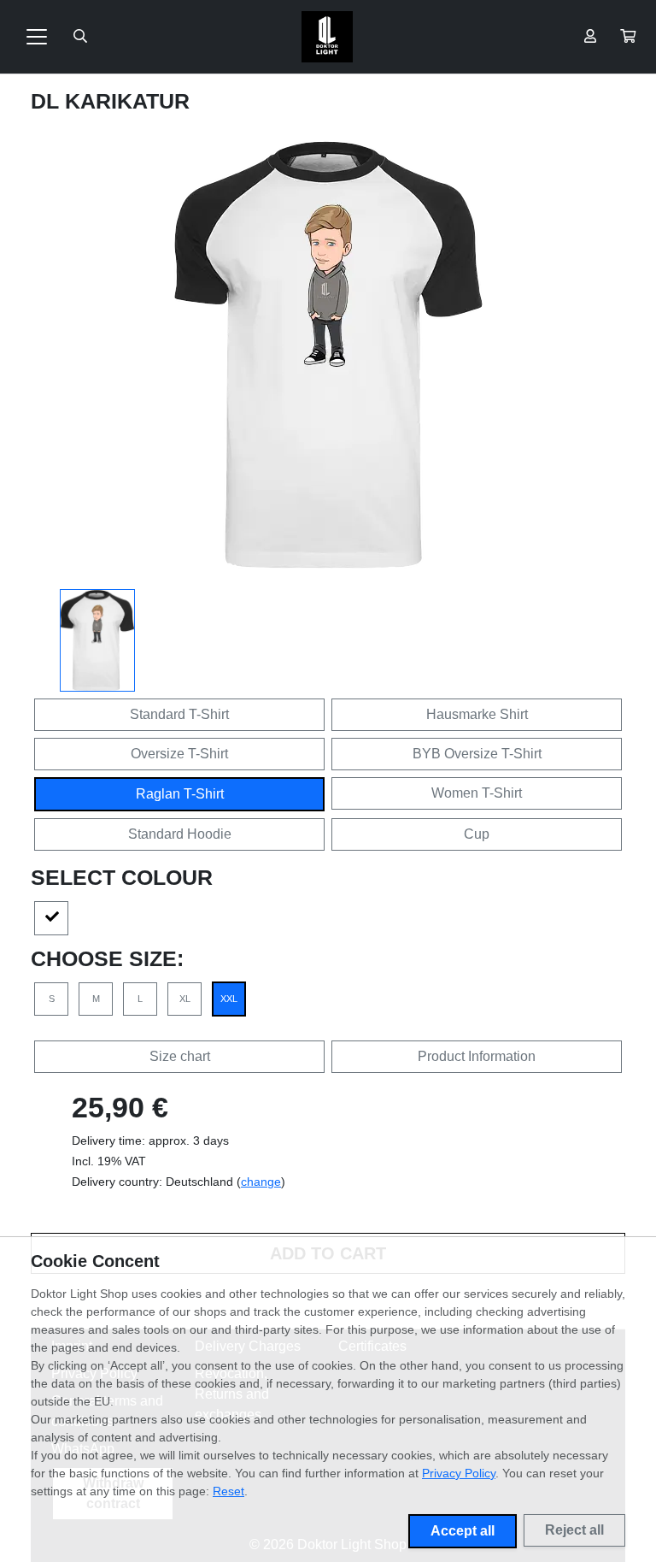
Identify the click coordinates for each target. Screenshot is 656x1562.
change (261, 1181)
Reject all (574, 1530)
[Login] (590, 36)
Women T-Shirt (476, 793)
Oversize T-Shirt (179, 753)
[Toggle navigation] (37, 37)
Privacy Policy (458, 1473)
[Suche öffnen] (80, 37)
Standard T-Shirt (179, 714)
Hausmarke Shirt (477, 714)
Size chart (179, 1056)
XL (184, 998)
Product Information (477, 1056)
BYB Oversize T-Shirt (477, 753)
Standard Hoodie (179, 834)
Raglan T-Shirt (180, 794)
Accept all (462, 1531)
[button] (628, 36)
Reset (228, 1491)
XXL (228, 998)
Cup (476, 834)
